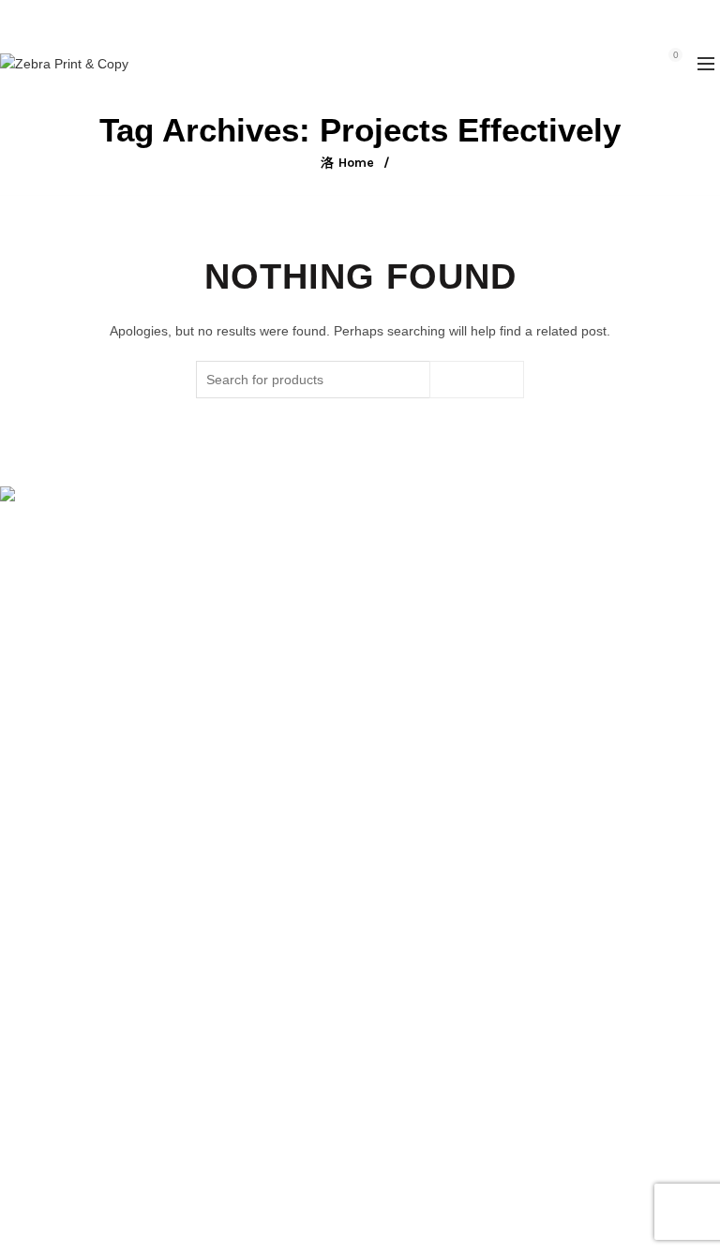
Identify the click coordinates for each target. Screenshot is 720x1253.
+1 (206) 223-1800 (317, 18)
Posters (22, 1058)
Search (476, 379)
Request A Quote (50, 833)
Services (25, 805)
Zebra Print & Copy (327, 1223)
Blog (13, 887)
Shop (15, 778)
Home (356, 163)
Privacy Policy (41, 914)
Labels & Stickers (51, 1085)
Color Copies (38, 1112)
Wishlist (635, 55)
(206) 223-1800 (62, 588)
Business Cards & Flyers (72, 1030)
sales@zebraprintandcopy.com (466, 18)
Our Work (28, 860)
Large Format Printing (65, 1003)
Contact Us (33, 1139)
